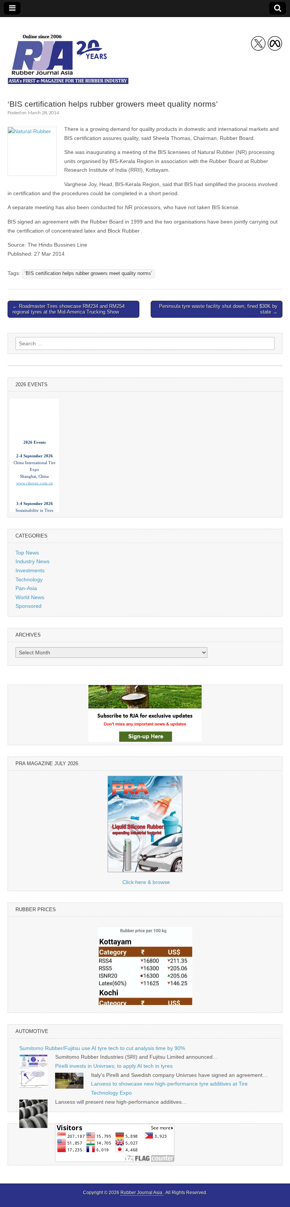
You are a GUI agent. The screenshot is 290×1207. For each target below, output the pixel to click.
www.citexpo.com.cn (34, 478)
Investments (30, 570)
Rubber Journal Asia (142, 1192)
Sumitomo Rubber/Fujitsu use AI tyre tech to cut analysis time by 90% (102, 1048)
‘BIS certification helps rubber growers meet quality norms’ (88, 273)
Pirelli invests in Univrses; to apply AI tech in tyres (114, 1066)
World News (29, 597)
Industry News (32, 561)
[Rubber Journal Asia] (68, 52)
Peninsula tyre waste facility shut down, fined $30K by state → (218, 309)
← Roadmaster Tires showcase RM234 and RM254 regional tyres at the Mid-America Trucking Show (68, 309)
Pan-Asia (26, 588)
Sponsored (28, 606)
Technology (29, 579)
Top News (27, 553)
